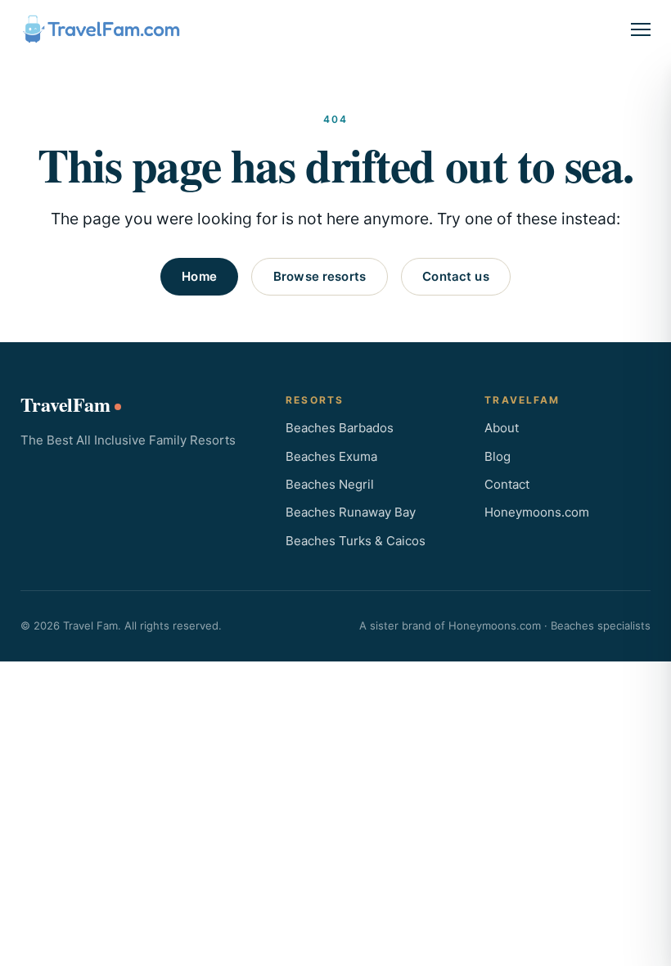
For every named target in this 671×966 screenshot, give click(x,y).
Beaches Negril (330, 484)
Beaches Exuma (331, 456)
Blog (497, 456)
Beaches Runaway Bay (351, 512)
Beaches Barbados (340, 428)
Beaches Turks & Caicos (356, 540)
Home (199, 276)
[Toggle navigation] (641, 30)
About (501, 428)
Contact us (455, 276)
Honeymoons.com (536, 512)
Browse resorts (319, 276)
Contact (506, 484)
